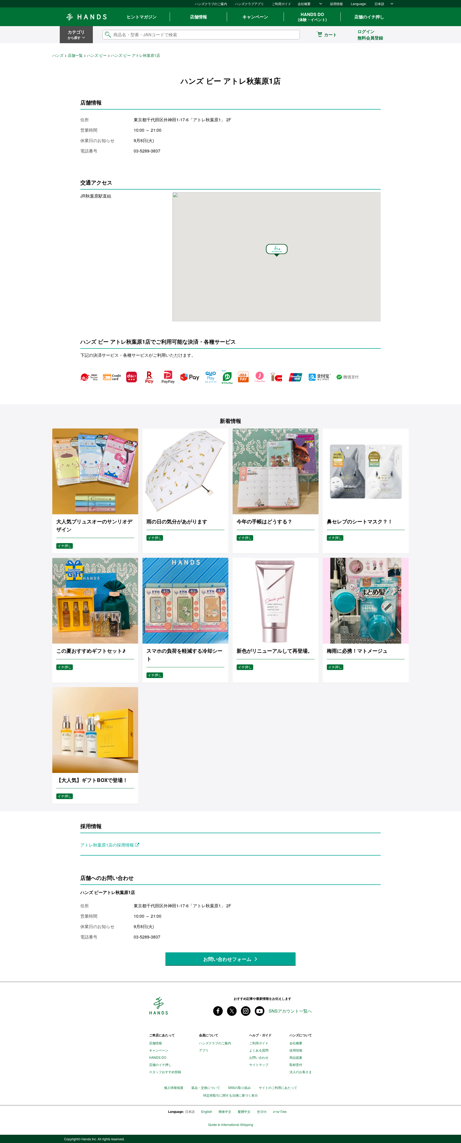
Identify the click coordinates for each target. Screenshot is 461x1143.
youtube (259, 1011)
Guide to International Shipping (230, 1124)
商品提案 (295, 1057)
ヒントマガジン (142, 17)
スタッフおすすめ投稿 (165, 1071)
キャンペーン (255, 17)
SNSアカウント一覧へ (290, 1011)
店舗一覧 (75, 55)
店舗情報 (198, 17)
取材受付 (295, 1064)
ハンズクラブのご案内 (211, 3)
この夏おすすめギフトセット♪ (90, 650)
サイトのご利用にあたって (278, 1087)
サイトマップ (258, 1064)
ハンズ (57, 55)
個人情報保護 (173, 1087)
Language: (359, 3)
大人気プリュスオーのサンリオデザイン (94, 525)
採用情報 (336, 3)
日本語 (379, 3)
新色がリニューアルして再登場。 (275, 650)
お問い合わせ (258, 1057)
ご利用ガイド (281, 3)
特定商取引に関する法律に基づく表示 (230, 1095)
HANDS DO (312, 16)
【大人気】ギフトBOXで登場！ (92, 780)
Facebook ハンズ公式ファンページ (218, 1011)
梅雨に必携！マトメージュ (357, 650)
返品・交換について (205, 1087)
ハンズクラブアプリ (249, 3)
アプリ (204, 1050)
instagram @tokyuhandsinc (246, 1011)
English (206, 1111)
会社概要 (304, 3)
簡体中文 (224, 1111)
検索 (291, 34)
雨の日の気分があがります (176, 521)
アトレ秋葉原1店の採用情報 (107, 845)
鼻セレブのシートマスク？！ (360, 521)
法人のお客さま (300, 1071)
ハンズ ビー (97, 55)
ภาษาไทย (280, 1111)
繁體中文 (244, 1111)
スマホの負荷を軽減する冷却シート (184, 654)
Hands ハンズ (86, 16)
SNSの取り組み (239, 1087)
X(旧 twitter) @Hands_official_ (232, 1011)
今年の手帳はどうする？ (264, 521)
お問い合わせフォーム (227, 959)
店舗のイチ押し (369, 17)
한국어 (262, 1111)
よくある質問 (258, 1050)
